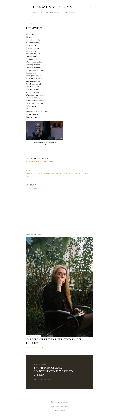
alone (33, 173)
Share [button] (28, 170)
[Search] (91, 6)
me (74, 173)
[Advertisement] (59, 211)
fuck (48, 173)
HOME (36, 13)
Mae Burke (65, 406)
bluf (36, 173)
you (27, 176)
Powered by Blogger (61, 402)
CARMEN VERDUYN (52, 7)
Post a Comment (32, 188)
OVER (42, 13)
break (40, 173)
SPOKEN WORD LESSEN (56, 13)
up (90, 173)
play (76, 173)
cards (45, 173)
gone (57, 173)
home (65, 173)
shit (80, 173)
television (85, 173)
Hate (61, 173)
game (53, 173)
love (70, 173)
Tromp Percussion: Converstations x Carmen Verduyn (54, 371)
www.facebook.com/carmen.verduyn (40, 161)
